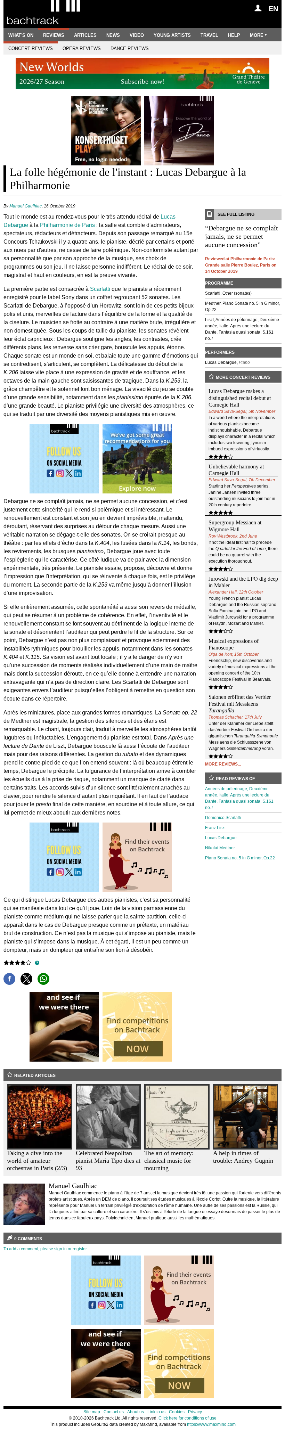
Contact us (114, 1411)
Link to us (156, 1411)
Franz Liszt (215, 827)
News (113, 35)
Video (137, 35)
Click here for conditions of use (187, 1418)
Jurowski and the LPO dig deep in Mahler (243, 582)
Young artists (172, 35)
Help (234, 35)
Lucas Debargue (221, 837)
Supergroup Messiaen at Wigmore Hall (235, 526)
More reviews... (223, 764)
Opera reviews (82, 48)
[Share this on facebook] (9, 979)
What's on (20, 35)
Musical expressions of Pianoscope (234, 644)
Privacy (195, 1411)
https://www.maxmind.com (211, 1424)
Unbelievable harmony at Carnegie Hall (236, 470)
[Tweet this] (26, 979)
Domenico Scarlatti (223, 817)
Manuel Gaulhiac (25, 206)
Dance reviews (130, 48)
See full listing (236, 214)
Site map (91, 1411)
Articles (85, 35)
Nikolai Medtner (220, 847)
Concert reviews (30, 48)
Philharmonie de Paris (67, 225)
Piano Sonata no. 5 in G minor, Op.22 (240, 858)
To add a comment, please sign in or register (45, 1248)
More (256, 35)
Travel (209, 35)
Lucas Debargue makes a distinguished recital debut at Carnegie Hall (240, 397)
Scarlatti (100, 289)
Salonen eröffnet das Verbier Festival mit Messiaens (240, 703)
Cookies (177, 1411)
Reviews (53, 35)
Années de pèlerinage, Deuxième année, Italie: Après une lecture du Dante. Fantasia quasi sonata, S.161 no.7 (239, 798)
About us (135, 1411)
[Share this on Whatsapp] (43, 979)
